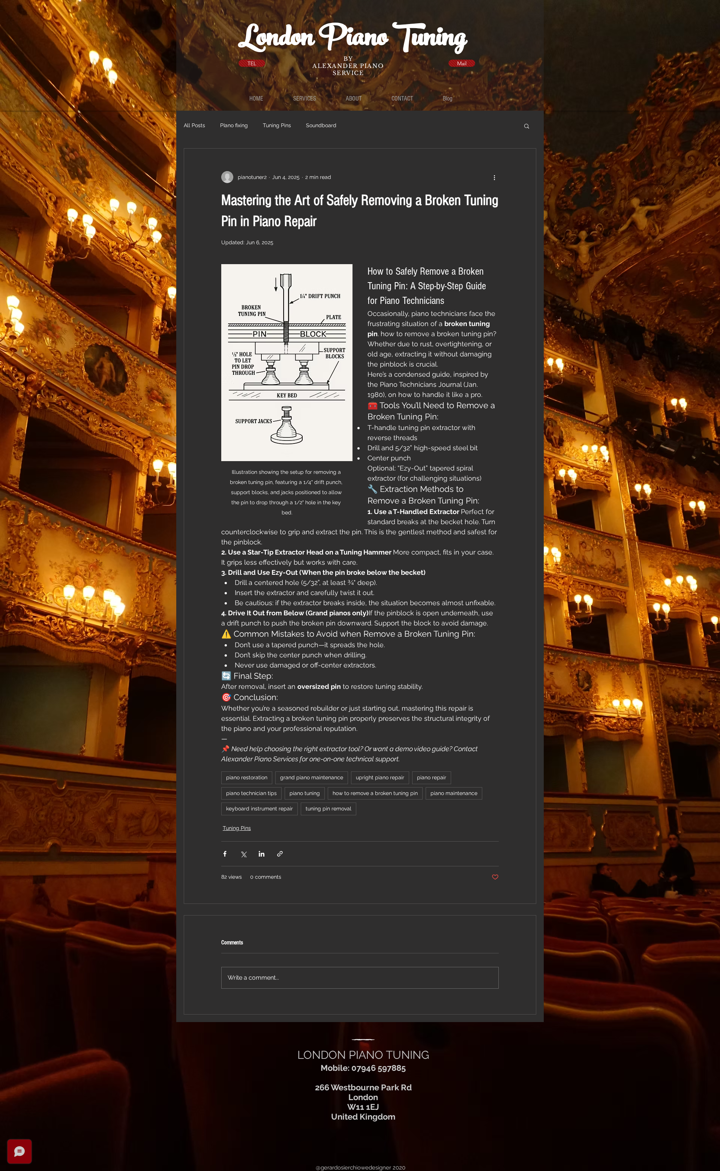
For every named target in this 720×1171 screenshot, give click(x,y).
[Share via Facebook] (224, 853)
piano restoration (246, 777)
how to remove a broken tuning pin (375, 793)
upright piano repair (380, 777)
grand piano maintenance (311, 777)
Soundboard (321, 125)
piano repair (431, 777)
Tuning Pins (277, 125)
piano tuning (305, 793)
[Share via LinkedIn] (261, 853)
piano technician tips (251, 793)
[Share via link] (280, 853)
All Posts (194, 125)
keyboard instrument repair (259, 809)
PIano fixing (234, 125)
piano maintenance (453, 793)
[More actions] (494, 177)
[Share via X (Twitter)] (243, 853)
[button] (526, 126)
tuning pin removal (328, 809)
